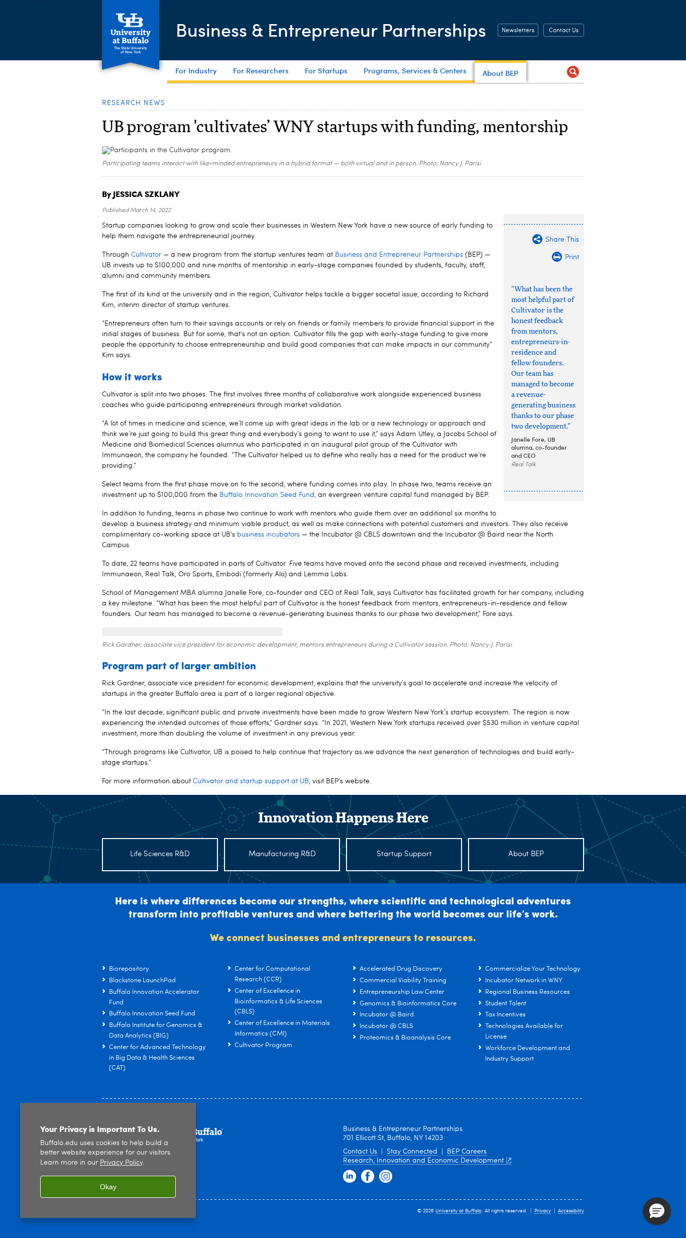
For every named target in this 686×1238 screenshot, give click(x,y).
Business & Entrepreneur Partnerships (331, 29)
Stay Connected (412, 1151)
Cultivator (146, 254)
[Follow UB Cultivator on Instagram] (385, 1176)
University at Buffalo (458, 1210)
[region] (108, 1160)
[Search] (572, 71)
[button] (657, 1211)
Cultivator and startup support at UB (251, 781)
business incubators (268, 534)
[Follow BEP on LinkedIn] (349, 1176)
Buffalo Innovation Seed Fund (266, 494)
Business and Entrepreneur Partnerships (399, 254)
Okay (108, 1187)
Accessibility (571, 1210)
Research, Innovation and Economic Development (423, 1160)
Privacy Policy (121, 1163)
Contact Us (564, 31)
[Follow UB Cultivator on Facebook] (367, 1176)
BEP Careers (467, 1151)
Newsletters (518, 31)
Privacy (542, 1210)
